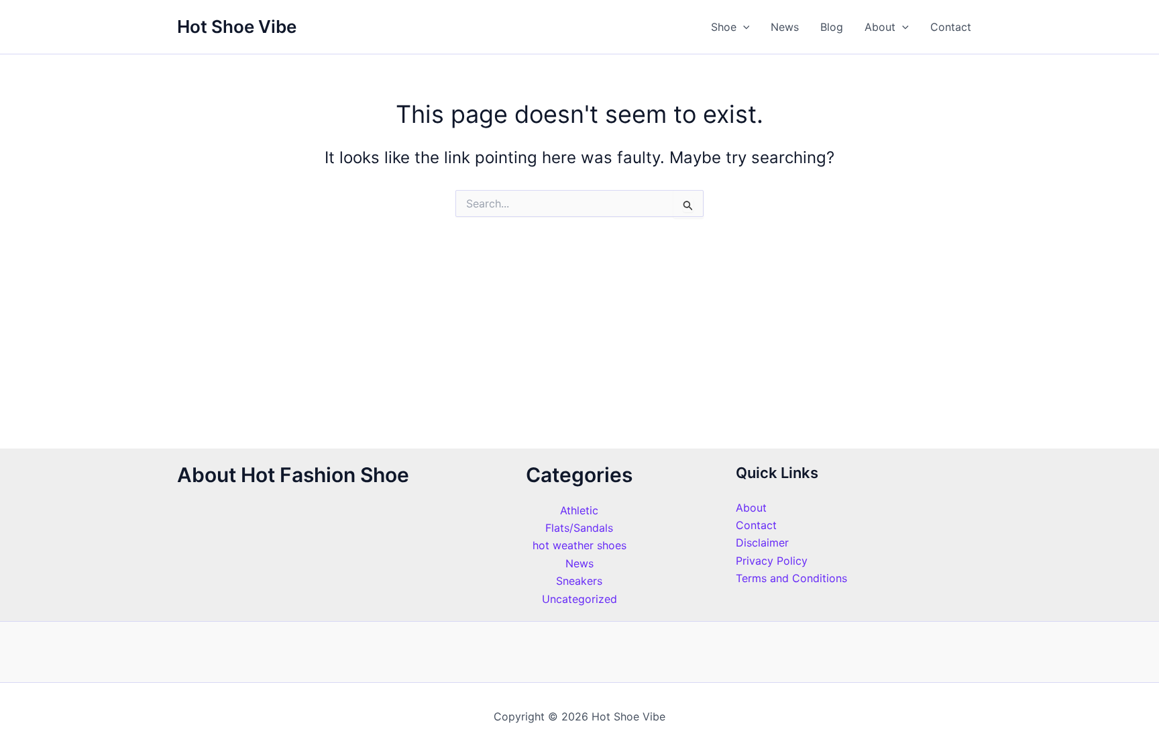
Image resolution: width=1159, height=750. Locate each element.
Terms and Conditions (791, 578)
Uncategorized (579, 599)
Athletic (579, 510)
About (880, 27)
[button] (743, 27)
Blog (831, 27)
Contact (950, 27)
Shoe (723, 27)
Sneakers (579, 581)
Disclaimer (762, 542)
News (785, 27)
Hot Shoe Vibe (236, 26)
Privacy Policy (772, 560)
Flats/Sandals (579, 527)
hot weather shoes (579, 545)
